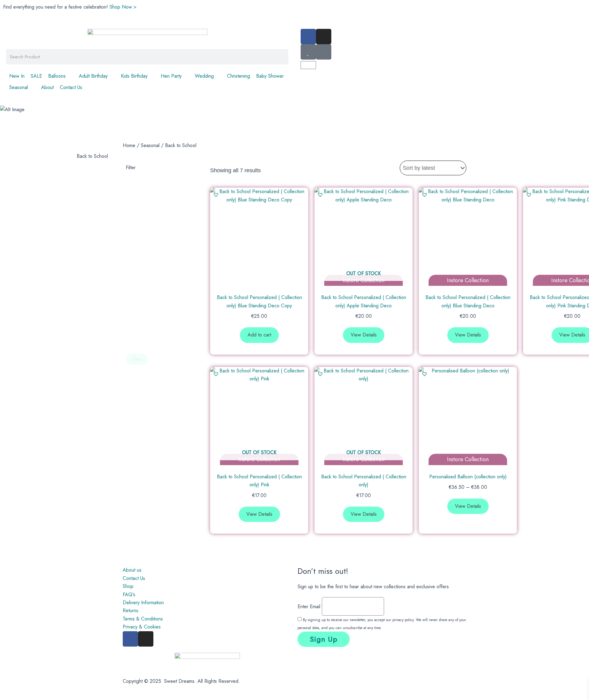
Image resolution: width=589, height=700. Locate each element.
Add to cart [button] (259, 334)
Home (129, 145)
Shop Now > (123, 6)
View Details (364, 334)
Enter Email (309, 606)
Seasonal (150, 145)
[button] (60, 76)
